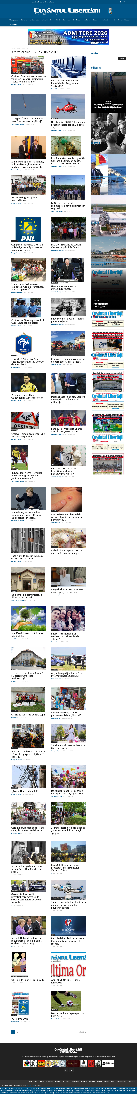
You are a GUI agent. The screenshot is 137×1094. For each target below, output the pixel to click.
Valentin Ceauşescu (17, 124)
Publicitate (13, 24)
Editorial (24, 20)
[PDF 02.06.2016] (28, 1003)
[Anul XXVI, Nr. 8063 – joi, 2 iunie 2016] (68, 964)
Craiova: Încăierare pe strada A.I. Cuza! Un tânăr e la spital (28, 321)
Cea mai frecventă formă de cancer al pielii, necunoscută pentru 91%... (66, 517)
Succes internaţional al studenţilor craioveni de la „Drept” (65, 636)
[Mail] (124, 2)
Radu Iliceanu (55, 522)
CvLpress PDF (15, 1021)
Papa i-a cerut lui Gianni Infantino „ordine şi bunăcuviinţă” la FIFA (64, 471)
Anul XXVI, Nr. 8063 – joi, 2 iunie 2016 (65, 981)
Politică (57, 20)
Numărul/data (55, 976)
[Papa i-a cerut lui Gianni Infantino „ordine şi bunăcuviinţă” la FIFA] (68, 455)
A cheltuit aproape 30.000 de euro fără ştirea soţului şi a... (66, 552)
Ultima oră (15, 72)
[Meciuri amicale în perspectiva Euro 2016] (68, 1001)
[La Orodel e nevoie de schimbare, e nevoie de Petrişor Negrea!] (68, 188)
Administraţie (46, 20)
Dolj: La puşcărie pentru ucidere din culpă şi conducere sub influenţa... (68, 399)
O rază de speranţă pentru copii (28, 714)
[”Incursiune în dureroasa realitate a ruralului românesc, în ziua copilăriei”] (28, 269)
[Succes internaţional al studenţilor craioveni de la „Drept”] (68, 618)
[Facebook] (120, 2)
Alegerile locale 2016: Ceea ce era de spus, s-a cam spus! (67, 591)
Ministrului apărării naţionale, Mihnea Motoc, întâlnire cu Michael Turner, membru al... (27, 164)
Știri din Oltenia (123, 20)
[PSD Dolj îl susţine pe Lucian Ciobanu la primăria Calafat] (68, 229)
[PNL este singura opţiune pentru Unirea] (28, 185)
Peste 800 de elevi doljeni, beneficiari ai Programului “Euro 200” (65, 83)
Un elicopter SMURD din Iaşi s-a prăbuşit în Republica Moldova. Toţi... (68, 125)
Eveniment (76, 20)
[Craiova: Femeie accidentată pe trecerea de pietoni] (28, 420)
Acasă (13, 49)
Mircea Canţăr (55, 595)
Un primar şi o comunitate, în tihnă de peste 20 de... (27, 596)
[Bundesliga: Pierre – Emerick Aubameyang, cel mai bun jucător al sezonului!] (28, 457)
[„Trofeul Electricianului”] (28, 777)
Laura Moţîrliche (16, 292)
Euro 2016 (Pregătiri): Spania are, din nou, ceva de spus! (66, 430)
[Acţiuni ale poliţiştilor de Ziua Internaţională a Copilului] (68, 658)
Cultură (105, 20)
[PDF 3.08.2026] (108, 371)
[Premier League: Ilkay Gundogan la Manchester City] (28, 382)
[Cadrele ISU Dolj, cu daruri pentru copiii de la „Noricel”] (68, 698)
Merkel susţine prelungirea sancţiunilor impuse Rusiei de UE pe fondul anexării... (27, 515)
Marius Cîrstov (15, 367)
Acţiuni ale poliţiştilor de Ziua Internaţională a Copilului (66, 674)
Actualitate (34, 20)
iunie (23, 49)
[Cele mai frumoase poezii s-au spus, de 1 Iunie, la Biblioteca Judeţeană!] (28, 813)
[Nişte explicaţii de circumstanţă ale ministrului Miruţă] (108, 174)
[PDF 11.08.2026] (108, 330)
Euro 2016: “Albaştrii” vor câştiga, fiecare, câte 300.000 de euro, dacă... (27, 362)
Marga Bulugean (16, 203)
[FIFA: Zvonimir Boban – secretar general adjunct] (68, 307)
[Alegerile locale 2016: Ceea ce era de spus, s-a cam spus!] (68, 577)
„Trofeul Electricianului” (24, 791)
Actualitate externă (17, 890)
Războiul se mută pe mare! (108, 107)
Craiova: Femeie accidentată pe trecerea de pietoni (28, 435)
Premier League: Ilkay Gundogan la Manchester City (27, 396)
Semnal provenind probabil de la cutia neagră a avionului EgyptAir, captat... (68, 905)
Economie (66, 20)
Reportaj (14, 591)
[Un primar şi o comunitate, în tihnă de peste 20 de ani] (28, 579)
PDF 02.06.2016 (19, 1018)
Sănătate (86, 20)
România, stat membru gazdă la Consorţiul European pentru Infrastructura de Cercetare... (68, 161)
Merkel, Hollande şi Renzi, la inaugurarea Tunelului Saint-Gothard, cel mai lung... (27, 941)
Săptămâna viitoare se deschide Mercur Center (68, 747)
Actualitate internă (17, 863)
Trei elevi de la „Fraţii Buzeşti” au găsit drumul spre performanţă (27, 676)
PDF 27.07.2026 (100, 304)
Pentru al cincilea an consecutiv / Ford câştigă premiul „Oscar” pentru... (28, 754)
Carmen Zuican (16, 84)
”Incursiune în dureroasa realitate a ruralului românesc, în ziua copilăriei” (27, 287)
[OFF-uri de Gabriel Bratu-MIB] (28, 964)
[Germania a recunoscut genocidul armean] (68, 271)
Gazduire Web (31, 1085)
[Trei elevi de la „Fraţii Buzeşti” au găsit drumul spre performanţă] (28, 658)
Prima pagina (13, 20)
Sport (113, 20)
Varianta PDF (98, 264)
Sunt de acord (114, 1093)
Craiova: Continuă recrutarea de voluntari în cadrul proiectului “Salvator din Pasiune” (28, 79)
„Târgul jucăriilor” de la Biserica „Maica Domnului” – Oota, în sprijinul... (68, 830)
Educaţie (96, 20)
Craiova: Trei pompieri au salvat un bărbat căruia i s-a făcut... (68, 360)
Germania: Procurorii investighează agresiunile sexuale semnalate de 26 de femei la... (26, 898)
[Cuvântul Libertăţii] (68, 11)
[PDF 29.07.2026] (108, 412)
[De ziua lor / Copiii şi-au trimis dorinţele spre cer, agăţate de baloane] (68, 776)
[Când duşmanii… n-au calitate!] (108, 215)
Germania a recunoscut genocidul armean (63, 287)
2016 (18, 49)
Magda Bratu (15, 833)
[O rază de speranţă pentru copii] (28, 699)
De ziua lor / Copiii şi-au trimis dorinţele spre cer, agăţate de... (67, 792)
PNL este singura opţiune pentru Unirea (24, 199)
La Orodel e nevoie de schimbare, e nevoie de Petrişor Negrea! (68, 206)
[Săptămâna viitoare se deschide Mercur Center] (68, 733)
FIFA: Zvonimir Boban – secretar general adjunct (68, 320)
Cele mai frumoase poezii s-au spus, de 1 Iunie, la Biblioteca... (27, 829)
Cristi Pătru (54, 89)
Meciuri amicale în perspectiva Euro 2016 (67, 1014)
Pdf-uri (14, 1015)
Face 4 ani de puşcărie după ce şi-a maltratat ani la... (27, 557)
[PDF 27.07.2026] (108, 453)
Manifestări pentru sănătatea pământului (27, 635)
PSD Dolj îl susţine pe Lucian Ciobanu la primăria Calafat (66, 246)
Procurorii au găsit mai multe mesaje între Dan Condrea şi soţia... (26, 869)
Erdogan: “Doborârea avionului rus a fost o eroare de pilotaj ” (28, 120)
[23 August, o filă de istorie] (108, 133)
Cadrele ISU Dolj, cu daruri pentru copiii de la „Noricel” (66, 714)
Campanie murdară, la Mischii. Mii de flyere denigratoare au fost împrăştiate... (27, 247)
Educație (54, 787)
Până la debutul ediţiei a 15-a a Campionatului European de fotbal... (67, 941)
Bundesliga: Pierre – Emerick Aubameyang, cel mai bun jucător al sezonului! (26, 475)
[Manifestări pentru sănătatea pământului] (28, 618)
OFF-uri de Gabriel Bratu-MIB (19, 976)
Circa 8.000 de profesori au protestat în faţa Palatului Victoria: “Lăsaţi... (65, 868)
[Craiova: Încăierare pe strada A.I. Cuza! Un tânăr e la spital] (28, 307)
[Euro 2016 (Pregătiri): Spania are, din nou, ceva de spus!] (68, 418)
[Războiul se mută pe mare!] (108, 257)
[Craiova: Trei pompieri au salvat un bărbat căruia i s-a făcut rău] (68, 343)
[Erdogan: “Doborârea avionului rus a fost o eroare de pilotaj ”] (28, 105)
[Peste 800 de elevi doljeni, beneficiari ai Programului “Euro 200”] (68, 67)
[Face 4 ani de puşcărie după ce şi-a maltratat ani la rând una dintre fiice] (28, 540)
